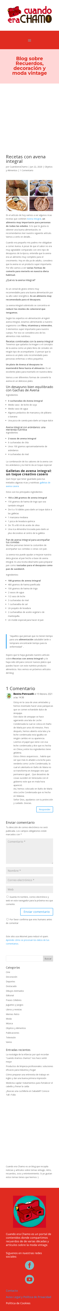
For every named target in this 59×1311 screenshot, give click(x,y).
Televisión (11, 1037)
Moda (9, 1018)
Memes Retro (12, 1014)
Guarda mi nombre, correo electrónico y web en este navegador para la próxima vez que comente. (29, 900)
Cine (8, 972)
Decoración (11, 976)
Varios (9, 1042)
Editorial (10, 995)
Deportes (10, 981)
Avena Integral (34, 218)
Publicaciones (12, 1032)
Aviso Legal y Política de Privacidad (28, 1297)
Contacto (12, 1290)
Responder (45, 809)
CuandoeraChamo (19, 166)
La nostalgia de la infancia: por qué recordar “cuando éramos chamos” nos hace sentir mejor (27, 1058)
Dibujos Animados (15, 990)
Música (9, 1023)
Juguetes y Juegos (14, 1004)
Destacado (11, 986)
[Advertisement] (29, 114)
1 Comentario (26, 170)
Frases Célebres (13, 1000)
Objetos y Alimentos (16, 1028)
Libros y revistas (14, 1009)
